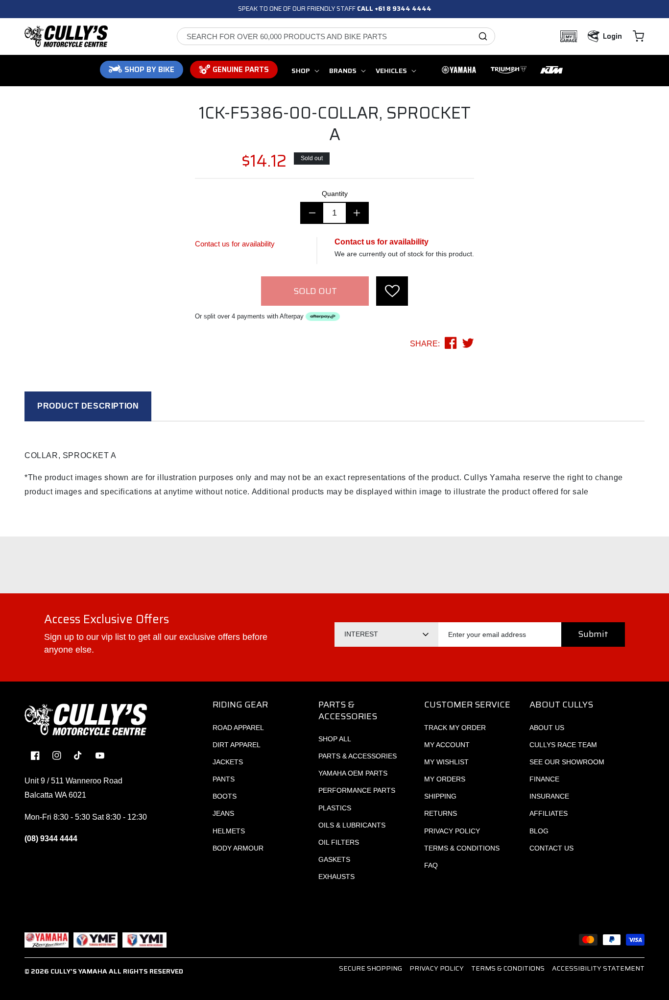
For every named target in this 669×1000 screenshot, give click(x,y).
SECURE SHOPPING (370, 968)
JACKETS (228, 762)
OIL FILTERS (338, 842)
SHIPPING (440, 796)
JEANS (223, 813)
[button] (638, 36)
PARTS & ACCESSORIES (357, 756)
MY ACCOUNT (447, 745)
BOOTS (225, 796)
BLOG (539, 831)
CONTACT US (551, 848)
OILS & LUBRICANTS (351, 825)
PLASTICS (334, 808)
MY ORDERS (444, 779)
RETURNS (440, 813)
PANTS (224, 779)
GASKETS (334, 859)
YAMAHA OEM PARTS (352, 773)
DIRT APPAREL (237, 745)
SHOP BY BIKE (149, 69)
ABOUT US (546, 728)
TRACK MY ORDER (455, 728)
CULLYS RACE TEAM (563, 745)
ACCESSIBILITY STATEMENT (598, 968)
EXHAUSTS (336, 876)
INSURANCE (549, 796)
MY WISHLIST (446, 762)
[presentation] (392, 291)
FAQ (431, 865)
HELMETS (229, 831)
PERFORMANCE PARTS (356, 790)
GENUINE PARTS (241, 69)
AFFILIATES (548, 813)
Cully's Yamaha (78, 971)
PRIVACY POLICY (452, 831)
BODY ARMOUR (238, 848)
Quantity (335, 193)
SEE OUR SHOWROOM (566, 762)
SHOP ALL (334, 739)
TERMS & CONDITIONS (462, 848)
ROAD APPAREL (238, 728)
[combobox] (336, 36)
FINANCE (544, 779)
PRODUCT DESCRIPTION (88, 406)
